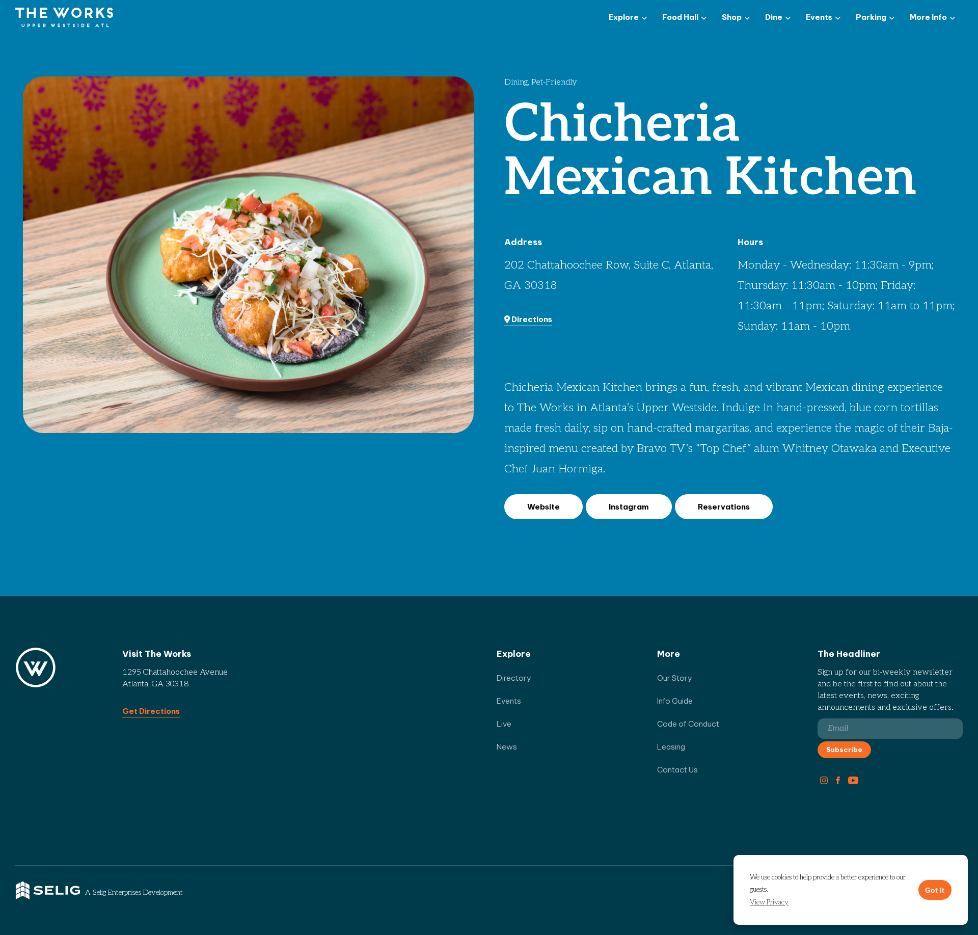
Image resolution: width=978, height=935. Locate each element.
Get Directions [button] (151, 711)
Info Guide (675, 701)
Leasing (671, 747)
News (507, 747)
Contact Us (677, 769)
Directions (531, 319)
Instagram (629, 507)
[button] (769, 902)
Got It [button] (934, 890)
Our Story (674, 678)
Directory (514, 678)
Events (509, 701)
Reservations (724, 507)
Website (543, 507)
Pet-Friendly (554, 82)
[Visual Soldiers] (64, 18)
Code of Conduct (688, 724)
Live (504, 724)
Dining (516, 82)
